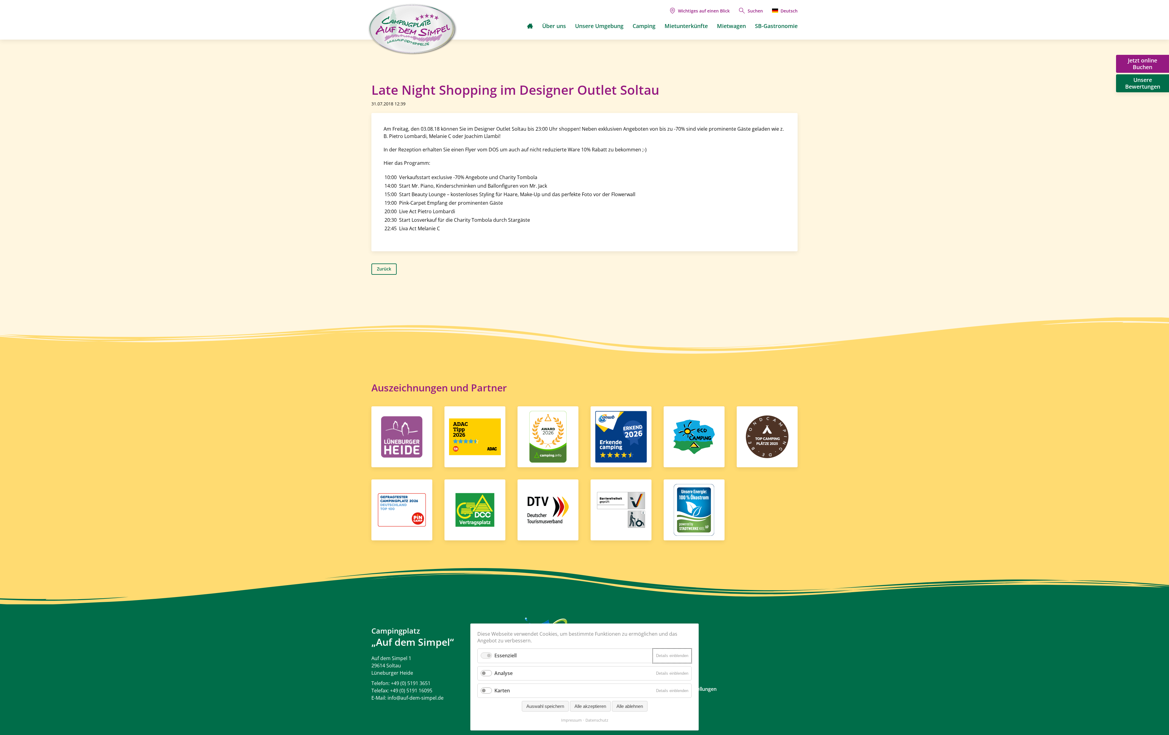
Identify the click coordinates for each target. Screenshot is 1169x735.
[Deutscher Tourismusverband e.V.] (548, 509)
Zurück (384, 269)
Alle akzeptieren (590, 706)
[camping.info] (548, 436)
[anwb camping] (621, 436)
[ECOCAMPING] (694, 436)
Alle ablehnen (629, 706)
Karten (502, 690)
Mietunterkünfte (686, 26)
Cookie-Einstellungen (692, 689)
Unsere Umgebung (599, 26)
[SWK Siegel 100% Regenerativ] (694, 509)
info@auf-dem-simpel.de (416, 697)
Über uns (554, 26)
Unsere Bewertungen (1142, 83)
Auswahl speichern (545, 706)
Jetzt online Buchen (1142, 64)
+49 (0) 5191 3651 (410, 683)
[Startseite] (530, 26)
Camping (644, 26)
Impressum (571, 720)
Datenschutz (596, 720)
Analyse (503, 673)
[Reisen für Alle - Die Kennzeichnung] (621, 509)
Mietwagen (731, 26)
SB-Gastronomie (776, 26)
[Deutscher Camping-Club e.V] (475, 509)
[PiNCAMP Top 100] (402, 509)
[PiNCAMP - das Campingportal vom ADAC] (475, 436)
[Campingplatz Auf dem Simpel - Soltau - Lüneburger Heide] (412, 29)
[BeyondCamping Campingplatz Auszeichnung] (767, 436)
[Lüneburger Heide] (402, 436)
